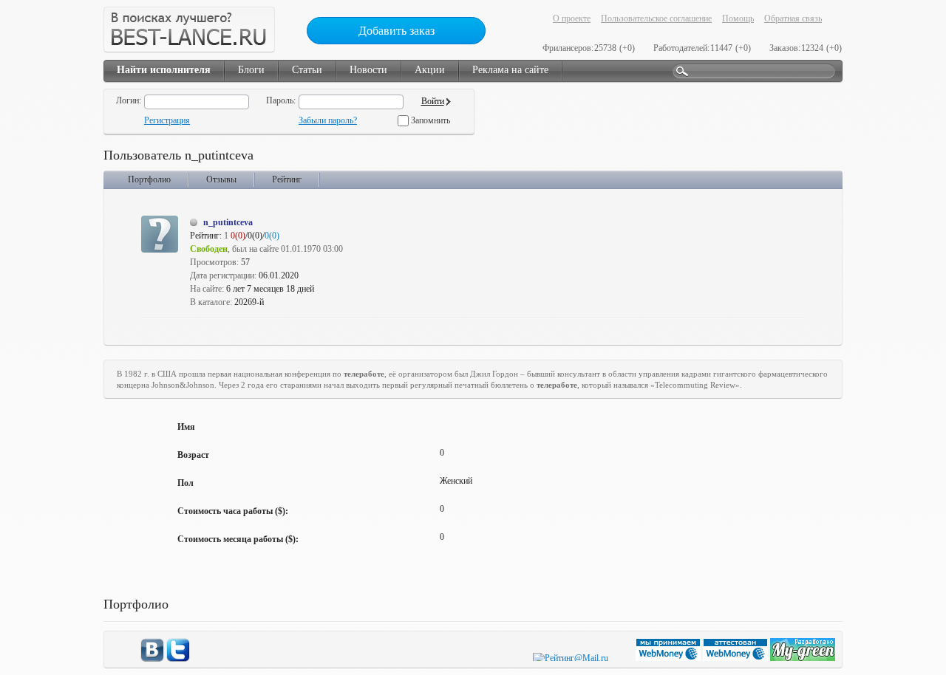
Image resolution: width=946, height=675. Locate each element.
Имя (186, 427)
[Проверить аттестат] (736, 658)
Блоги (251, 69)
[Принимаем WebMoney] (669, 658)
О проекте (572, 18)
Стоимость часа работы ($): (232, 511)
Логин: (128, 100)
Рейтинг (287, 179)
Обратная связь (793, 18)
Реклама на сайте (510, 69)
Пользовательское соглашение (656, 18)
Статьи (307, 69)
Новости (368, 69)
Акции (430, 69)
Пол (185, 483)
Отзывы (221, 179)
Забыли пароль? (328, 120)
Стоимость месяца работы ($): (238, 539)
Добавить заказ (396, 30)
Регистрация (167, 120)
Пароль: (281, 100)
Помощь (738, 18)
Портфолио (149, 179)
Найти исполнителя (164, 69)
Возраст (193, 455)
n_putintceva (228, 222)
